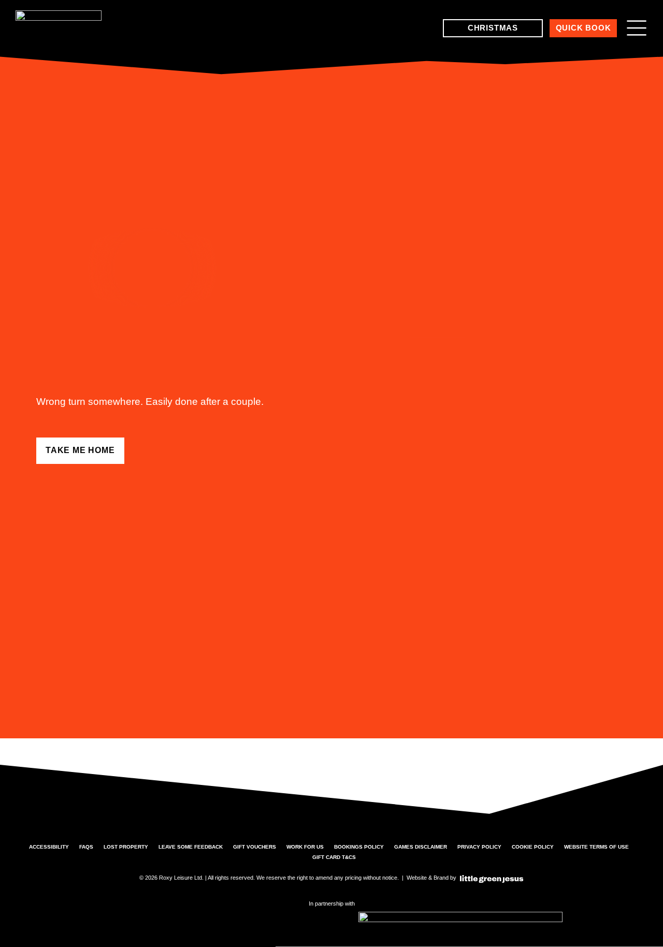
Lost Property (126, 847)
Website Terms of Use (596, 847)
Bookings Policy (359, 847)
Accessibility (49, 847)
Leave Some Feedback (190, 847)
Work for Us (305, 847)
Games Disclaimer (420, 847)
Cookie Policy (533, 847)
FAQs (86, 847)
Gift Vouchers (254, 847)
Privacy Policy (479, 847)
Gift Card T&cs (334, 857)
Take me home (80, 450)
